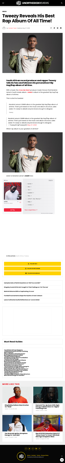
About (29, 455)
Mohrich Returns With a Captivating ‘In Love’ (19, 291)
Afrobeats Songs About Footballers (16, 358)
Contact (33, 455)
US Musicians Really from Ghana (15, 360)
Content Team (12, 28)
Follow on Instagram (33, 268)
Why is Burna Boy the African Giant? (16, 369)
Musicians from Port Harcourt (14, 364)
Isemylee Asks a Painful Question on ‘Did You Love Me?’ (22, 283)
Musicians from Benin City (13, 365)
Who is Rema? (8, 352)
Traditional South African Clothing (16, 351)
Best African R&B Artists (12, 361)
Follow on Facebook (34, 273)
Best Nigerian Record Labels (13, 355)
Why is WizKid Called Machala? (14, 354)
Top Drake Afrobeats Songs (13, 371)
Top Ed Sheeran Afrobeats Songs (15, 363)
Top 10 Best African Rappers (13, 350)
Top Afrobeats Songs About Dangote (16, 366)
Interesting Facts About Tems (14, 368)
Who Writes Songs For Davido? (14, 375)
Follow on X (33, 263)
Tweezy (52, 80)
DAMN (30, 92)
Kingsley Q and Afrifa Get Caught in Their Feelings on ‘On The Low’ (26, 287)
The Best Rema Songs (11, 359)
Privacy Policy (44, 455)
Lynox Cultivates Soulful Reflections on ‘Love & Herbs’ (22, 300)
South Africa (20, 256)
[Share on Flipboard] (57, 28)
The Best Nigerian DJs (11, 373)
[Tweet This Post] (54, 28)
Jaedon (6, 409)
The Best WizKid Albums (12, 356)
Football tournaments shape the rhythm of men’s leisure (23, 296)
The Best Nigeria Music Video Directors (17, 374)
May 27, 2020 (32, 125)
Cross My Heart (24, 90)
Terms (38, 455)
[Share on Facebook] (51, 28)
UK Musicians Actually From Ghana (16, 370)
